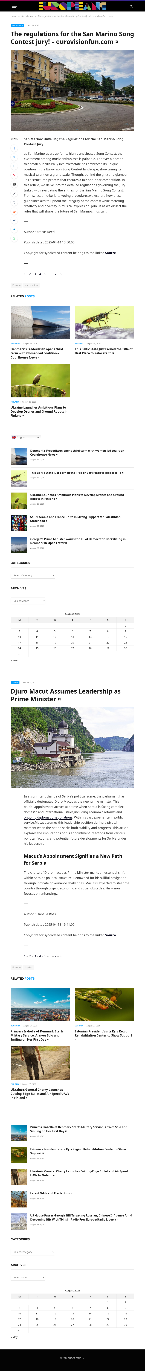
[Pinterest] (14, 175)
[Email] (14, 184)
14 (90, 637)
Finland (15, 402)
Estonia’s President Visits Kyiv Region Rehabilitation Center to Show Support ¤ (103, 1035)
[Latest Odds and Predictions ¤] (19, 1199)
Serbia (15, 683)
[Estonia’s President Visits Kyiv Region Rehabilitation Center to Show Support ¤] (104, 1004)
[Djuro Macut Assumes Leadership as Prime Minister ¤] (72, 747)
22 (107, 642)
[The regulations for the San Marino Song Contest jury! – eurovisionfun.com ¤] (72, 90)
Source (110, 253)
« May (14, 660)
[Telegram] (14, 229)
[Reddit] (14, 211)
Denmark (15, 343)
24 (19, 648)
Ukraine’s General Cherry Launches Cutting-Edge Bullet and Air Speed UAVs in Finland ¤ (40, 1094)
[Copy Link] (14, 193)
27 (72, 1324)
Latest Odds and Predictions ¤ (51, 1193)
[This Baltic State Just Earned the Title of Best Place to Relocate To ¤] (104, 322)
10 (19, 637)
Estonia (79, 343)
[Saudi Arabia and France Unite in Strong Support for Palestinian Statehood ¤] (19, 523)
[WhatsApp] (14, 238)
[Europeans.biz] (72, 6)
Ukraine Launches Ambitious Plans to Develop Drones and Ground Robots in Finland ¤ (39, 411)
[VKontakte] (14, 220)
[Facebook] (14, 148)
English (21, 437)
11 (37, 637)
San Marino (17, 25)
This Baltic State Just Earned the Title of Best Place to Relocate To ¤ (104, 351)
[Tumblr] (14, 202)
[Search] (131, 6)
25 (37, 648)
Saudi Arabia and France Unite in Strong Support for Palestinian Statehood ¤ (75, 519)
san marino (31, 285)
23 (125, 642)
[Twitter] (14, 157)
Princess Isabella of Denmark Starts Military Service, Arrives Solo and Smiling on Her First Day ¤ (37, 1035)
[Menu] (14, 6)
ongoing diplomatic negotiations (48, 817)
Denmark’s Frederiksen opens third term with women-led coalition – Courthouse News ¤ (37, 353)
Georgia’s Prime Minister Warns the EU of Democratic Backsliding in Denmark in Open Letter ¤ (78, 541)
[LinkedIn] (14, 166)
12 (54, 637)
